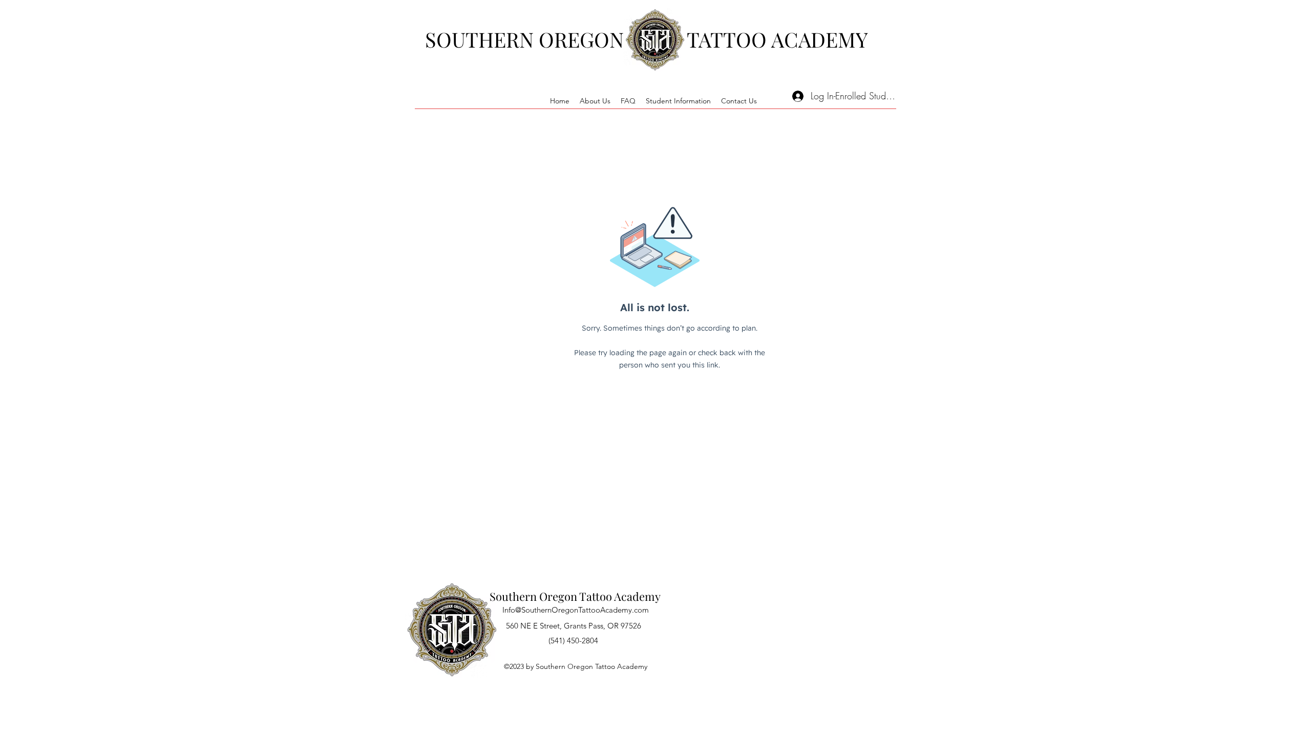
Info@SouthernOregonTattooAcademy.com (575, 610)
